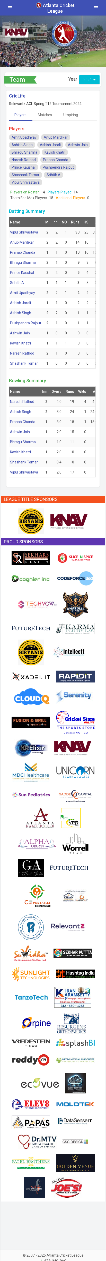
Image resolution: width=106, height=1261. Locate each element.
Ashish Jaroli (50, 145)
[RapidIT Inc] (75, 676)
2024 (87, 80)
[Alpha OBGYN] (37, 843)
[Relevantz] (69, 927)
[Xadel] (31, 676)
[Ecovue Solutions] (40, 1082)
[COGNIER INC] (31, 578)
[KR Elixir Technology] (31, 747)
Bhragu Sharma (24, 152)
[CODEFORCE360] (75, 578)
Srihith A (53, 175)
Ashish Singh (22, 145)
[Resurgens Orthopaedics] (72, 1022)
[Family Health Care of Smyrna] (37, 1141)
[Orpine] (35, 1022)
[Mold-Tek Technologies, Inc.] (75, 1104)
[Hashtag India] (75, 973)
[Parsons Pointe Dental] (30, 927)
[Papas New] (31, 1122)
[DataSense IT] (75, 1122)
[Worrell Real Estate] (75, 843)
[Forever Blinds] (75, 1082)
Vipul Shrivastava (26, 182)
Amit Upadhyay (24, 137)
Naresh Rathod (24, 160)
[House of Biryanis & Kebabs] (31, 521)
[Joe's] (66, 1187)
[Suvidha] (31, 953)
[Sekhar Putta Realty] (73, 953)
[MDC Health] (31, 772)
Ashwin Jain (78, 145)
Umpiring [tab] (70, 115)
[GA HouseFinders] (30, 868)
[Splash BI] (75, 1043)
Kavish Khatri (55, 152)
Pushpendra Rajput (58, 167)
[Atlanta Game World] (40, 817)
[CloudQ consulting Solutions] (31, 696)
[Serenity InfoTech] (74, 696)
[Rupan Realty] (70, 817)
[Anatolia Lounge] (75, 604)
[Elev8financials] (31, 1104)
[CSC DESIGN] (75, 1141)
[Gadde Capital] (75, 794)
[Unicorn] (75, 772)
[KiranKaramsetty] (72, 997)
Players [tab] (20, 115)
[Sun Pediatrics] (31, 794)
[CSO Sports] (75, 722)
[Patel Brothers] (31, 1162)
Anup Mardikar (56, 137)
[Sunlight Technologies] (31, 973)
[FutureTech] (31, 628)
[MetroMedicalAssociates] (75, 1060)
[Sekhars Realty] (31, 558)
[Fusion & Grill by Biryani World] (31, 722)
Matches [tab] (45, 115)
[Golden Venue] (75, 1162)
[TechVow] (37, 604)
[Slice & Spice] (75, 558)
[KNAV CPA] (69, 521)
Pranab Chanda (55, 160)
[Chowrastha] (37, 895)
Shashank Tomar (25, 175)
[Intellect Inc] (69, 652)
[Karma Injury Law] (75, 628)
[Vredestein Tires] (31, 1043)
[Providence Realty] (34, 1187)
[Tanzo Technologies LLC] (31, 997)
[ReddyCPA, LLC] (31, 1060)
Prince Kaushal (24, 167)
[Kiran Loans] (75, 895)
